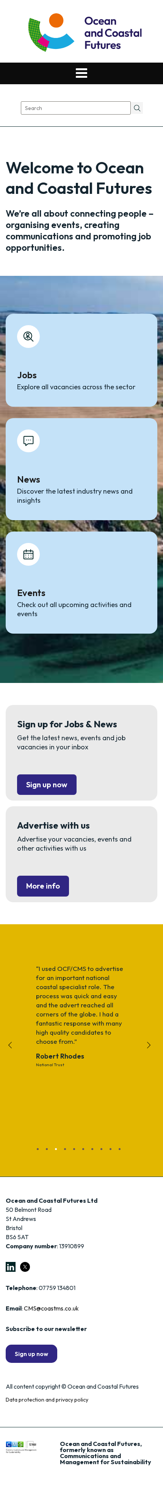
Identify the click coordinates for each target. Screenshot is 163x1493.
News (28, 479)
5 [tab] (77, 1152)
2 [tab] (49, 1152)
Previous (12, 1051)
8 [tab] (104, 1152)
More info (43, 885)
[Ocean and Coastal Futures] (84, 33)
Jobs (27, 375)
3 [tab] (59, 1152)
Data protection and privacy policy (47, 1399)
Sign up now (46, 784)
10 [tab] (122, 1152)
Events (31, 592)
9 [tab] (113, 1152)
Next (151, 1051)
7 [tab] (95, 1152)
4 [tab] (68, 1152)
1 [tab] (40, 1152)
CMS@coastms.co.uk (51, 1308)
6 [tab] (86, 1152)
